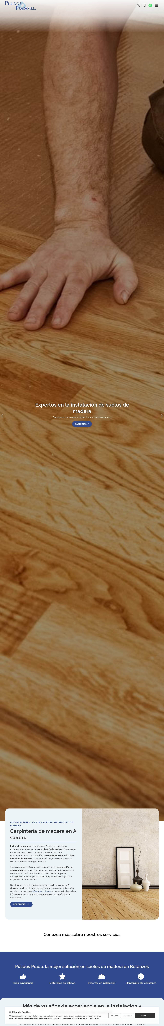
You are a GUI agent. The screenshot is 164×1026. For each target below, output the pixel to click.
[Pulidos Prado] (20, 5)
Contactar (19, 904)
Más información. (93, 1018)
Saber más (81, 426)
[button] (2, 416)
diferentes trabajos (41, 891)
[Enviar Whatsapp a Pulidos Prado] (150, 5)
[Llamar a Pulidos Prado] (139, 5)
